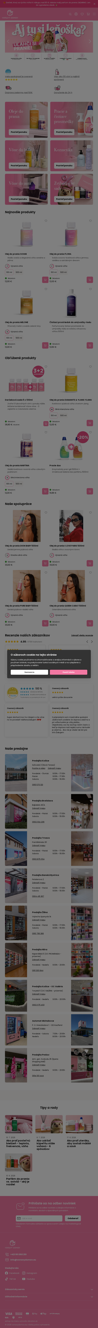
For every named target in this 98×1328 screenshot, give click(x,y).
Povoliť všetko (69, 672)
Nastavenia (29, 672)
